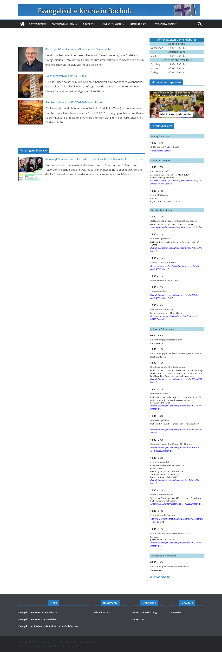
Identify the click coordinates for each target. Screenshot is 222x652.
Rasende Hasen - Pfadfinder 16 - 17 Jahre (171, 444)
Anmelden (176, 612)
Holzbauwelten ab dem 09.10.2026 (66, 76)
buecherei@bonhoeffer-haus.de (178, 242)
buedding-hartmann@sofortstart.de (166, 471)
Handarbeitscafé (159, 393)
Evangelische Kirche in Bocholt (85, 10)
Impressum (138, 619)
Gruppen (88, 24)
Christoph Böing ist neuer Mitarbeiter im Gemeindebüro (79, 49)
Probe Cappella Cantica (162, 515)
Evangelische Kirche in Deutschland (38, 612)
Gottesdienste (38, 24)
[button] (76, 24)
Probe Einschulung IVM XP (164, 280)
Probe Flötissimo (159, 195)
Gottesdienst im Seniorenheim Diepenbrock (173, 220)
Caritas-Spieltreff (159, 171)
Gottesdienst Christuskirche (165, 147)
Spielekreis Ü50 (158, 291)
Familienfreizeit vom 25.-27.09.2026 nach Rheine (74, 102)
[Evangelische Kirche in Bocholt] (22, 24)
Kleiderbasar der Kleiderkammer (167, 366)
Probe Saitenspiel (159, 462)
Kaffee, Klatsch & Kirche (163, 262)
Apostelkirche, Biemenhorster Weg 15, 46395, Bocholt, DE (176, 503)
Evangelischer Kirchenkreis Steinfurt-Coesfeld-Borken (48, 626)
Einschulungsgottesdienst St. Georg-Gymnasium (175, 353)
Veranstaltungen (166, 24)
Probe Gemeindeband (161, 494)
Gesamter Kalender (160, 576)
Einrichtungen (111, 24)
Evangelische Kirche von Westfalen (37, 619)
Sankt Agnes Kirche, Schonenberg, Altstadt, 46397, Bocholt (176, 227)
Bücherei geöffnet (160, 238)
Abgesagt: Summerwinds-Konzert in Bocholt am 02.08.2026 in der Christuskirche (94, 159)
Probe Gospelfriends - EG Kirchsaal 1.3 (169, 533)
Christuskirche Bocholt (160, 150)
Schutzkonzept (102, 612)
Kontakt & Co (138, 24)
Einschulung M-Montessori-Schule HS (169, 566)
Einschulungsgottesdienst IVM (166, 339)
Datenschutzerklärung (144, 612)
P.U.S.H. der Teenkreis (162, 309)
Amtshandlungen (63, 24)
